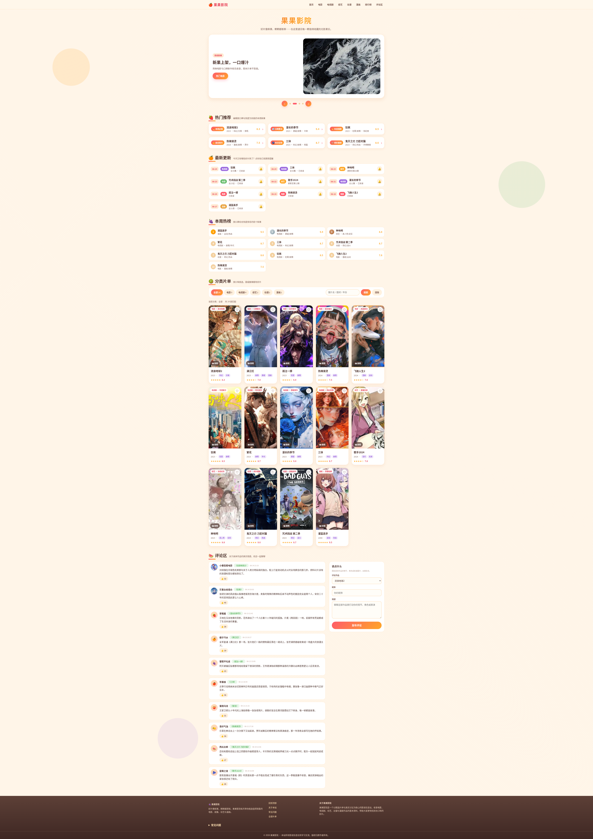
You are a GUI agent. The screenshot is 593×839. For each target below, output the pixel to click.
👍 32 (223, 578)
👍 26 (223, 784)
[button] (237, 129)
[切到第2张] (293, 103)
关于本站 (273, 807)
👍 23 (223, 671)
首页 (311, 4)
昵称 (334, 587)
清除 (377, 292)
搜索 (366, 292)
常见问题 (273, 811)
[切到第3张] (298, 103)
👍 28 (223, 626)
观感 (334, 599)
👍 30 (223, 736)
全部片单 (273, 816)
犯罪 (292, 375)
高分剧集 (220, 75)
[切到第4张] (303, 103)
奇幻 (257, 538)
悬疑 (263, 375)
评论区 (379, 4)
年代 (263, 456)
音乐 (364, 456)
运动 (370, 375)
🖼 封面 (322, 525)
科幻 (221, 375)
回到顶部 (273, 802)
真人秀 (222, 538)
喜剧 (270, 375)
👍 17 (223, 760)
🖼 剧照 (215, 363)
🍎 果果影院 (218, 4)
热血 (263, 538)
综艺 (340, 4)
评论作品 (335, 575)
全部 (217, 292)
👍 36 (223, 695)
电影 (320, 4)
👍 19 (223, 650)
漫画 (358, 4)
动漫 (349, 4)
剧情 (257, 375)
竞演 (370, 456)
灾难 (227, 375)
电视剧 (330, 4)
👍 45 (223, 602)
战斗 (299, 538)
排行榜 (368, 4)
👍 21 (223, 715)
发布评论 (357, 625)
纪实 (229, 538)
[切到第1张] (290, 103)
